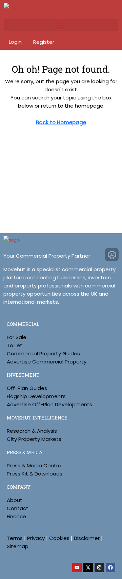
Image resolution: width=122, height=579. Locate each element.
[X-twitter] (88, 567)
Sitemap (17, 546)
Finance (16, 516)
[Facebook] (110, 567)
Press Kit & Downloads (34, 473)
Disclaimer (87, 538)
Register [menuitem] (43, 41)
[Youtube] (77, 567)
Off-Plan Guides (27, 388)
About (14, 500)
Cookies (59, 538)
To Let (14, 345)
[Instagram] (99, 567)
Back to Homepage (61, 122)
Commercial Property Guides (43, 353)
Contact (17, 508)
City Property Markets (34, 439)
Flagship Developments (36, 396)
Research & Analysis (32, 430)
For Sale (16, 337)
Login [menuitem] (16, 41)
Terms (15, 538)
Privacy (36, 538)
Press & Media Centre (34, 465)
